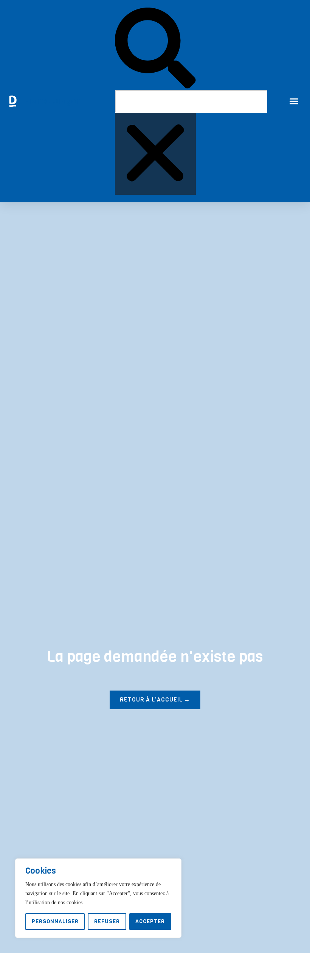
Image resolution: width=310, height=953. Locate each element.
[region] (98, 898)
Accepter (150, 921)
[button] (155, 49)
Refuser (107, 921)
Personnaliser (55, 921)
